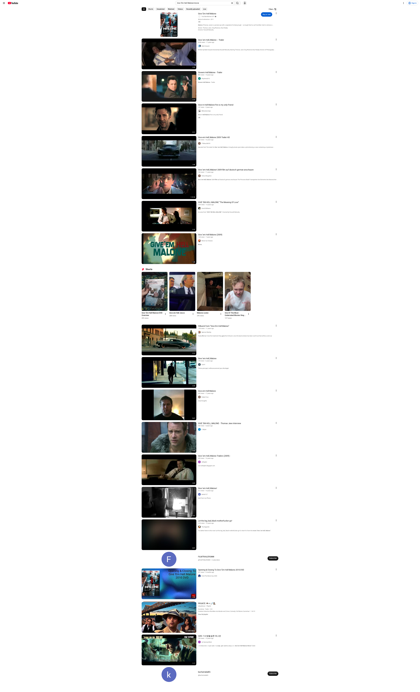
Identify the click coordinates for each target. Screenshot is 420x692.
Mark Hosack (205, 46)
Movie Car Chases (207, 241)
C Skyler (204, 429)
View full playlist (203, 614)
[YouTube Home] (13, 3)
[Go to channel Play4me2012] (200, 78)
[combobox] (204, 3)
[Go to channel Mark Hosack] (200, 46)
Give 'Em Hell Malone (207, 13)
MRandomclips (206, 111)
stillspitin (204, 462)
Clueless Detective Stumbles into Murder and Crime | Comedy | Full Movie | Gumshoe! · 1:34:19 (226, 611)
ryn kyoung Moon (207, 642)
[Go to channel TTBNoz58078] (200, 143)
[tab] (144, 9)
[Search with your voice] (245, 3)
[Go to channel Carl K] (200, 364)
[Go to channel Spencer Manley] (200, 332)
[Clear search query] (232, 3)
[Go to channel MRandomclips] (200, 111)
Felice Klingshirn (207, 176)
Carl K (203, 364)
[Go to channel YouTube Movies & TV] (200, 16)
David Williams (206, 208)
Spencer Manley (206, 332)
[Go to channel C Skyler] (200, 429)
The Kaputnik (205, 527)
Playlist (209, 606)
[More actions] (165, 314)
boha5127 (205, 494)
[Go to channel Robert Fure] (200, 397)
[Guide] (4, 3)
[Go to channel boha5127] (200, 494)
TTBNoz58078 (206, 143)
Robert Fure (205, 397)
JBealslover (201, 606)
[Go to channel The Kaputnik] (200, 527)
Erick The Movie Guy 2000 (209, 576)
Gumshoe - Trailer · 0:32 (205, 609)
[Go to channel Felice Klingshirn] (200, 175)
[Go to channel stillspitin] (200, 462)
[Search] (237, 3)
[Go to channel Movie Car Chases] (200, 240)
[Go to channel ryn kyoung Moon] (200, 642)
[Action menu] (276, 13)
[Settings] (403, 3)
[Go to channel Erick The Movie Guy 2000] (200, 576)
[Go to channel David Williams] (200, 208)
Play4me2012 (206, 78)
